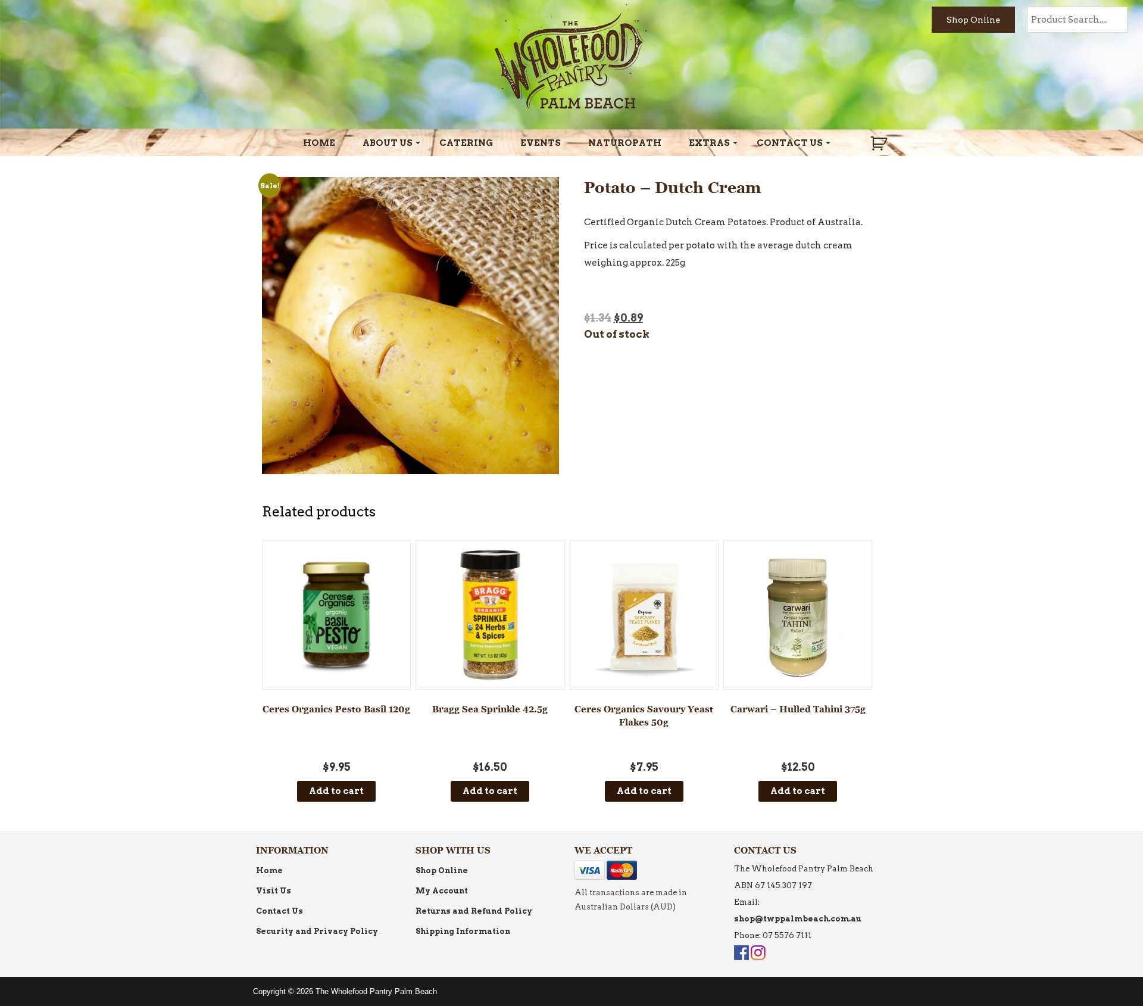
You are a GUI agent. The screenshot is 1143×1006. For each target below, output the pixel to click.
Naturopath (624, 143)
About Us (388, 143)
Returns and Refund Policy (474, 911)
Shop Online (973, 19)
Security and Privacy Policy (317, 931)
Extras (709, 143)
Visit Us (273, 890)
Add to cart (336, 791)
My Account (442, 890)
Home (319, 143)
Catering (466, 143)
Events (540, 143)
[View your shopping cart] (880, 143)
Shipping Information (463, 931)
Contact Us (790, 143)
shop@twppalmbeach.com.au (797, 918)
